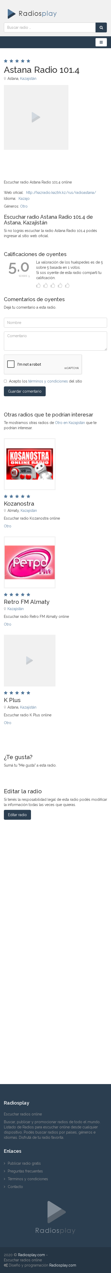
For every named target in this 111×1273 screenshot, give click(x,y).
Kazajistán (28, 78)
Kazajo (24, 198)
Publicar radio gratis (24, 1163)
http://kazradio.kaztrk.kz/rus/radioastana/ (61, 192)
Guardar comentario (25, 391)
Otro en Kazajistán (70, 423)
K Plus (12, 700)
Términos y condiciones (28, 1179)
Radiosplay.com (31, 1255)
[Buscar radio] (101, 27)
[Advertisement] (30, 161)
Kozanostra (19, 503)
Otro (24, 206)
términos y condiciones (48, 381)
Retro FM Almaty (27, 602)
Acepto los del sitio (45, 381)
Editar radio (17, 815)
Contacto (15, 1187)
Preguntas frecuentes (25, 1171)
